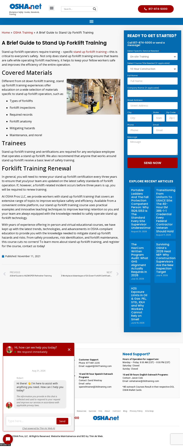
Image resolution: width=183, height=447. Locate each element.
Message (132, 137)
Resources (81, 411)
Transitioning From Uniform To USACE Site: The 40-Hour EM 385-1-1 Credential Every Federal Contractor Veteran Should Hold (165, 210)
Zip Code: (171, 113)
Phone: (130, 125)
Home (6, 32)
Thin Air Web (96, 436)
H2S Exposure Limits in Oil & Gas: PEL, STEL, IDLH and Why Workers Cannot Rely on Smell (139, 303)
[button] (52, 8)
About (107, 411)
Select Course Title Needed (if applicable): (148, 63)
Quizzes (92, 411)
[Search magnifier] (94, 8)
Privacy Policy (136, 411)
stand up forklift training (90, 52)
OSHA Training (23, 32)
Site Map (149, 411)
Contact (117, 411)
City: (129, 113)
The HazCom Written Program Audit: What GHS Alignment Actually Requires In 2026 (139, 259)
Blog (125, 411)
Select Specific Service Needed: (143, 51)
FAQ (100, 411)
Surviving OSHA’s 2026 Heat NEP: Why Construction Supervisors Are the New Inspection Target (165, 258)
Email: (156, 125)
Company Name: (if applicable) (143, 88)
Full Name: (132, 76)
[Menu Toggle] (91, 21)
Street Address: (135, 100)
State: (156, 113)
